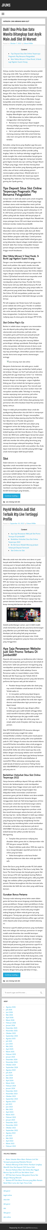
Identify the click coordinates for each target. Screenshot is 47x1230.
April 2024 (9, 1080)
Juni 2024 (9, 1075)
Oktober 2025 (11, 1033)
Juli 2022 (9, 1135)
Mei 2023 (9, 1109)
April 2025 (9, 1049)
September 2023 (12, 1099)
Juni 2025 (9, 1044)
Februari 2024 (11, 1086)
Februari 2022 (11, 1146)
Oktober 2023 (11, 1096)
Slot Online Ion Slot (18, 550)
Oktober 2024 (11, 1065)
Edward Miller (28, 43)
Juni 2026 (9, 1012)
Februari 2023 (11, 1117)
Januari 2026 (10, 1025)
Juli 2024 (9, 1072)
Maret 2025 (10, 1051)
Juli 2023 (9, 1104)
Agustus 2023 (11, 1101)
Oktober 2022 (11, 1128)
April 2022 (9, 1141)
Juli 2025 (9, 1041)
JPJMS (6, 5)
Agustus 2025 (11, 1038)
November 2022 (11, 1125)
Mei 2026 (9, 1015)
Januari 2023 (10, 1120)
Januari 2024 (10, 1088)
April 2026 (9, 1017)
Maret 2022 (10, 1143)
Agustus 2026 (11, 1007)
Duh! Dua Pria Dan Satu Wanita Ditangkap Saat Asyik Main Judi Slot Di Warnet (22, 34)
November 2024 (11, 1062)
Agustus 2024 (11, 1070)
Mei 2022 (9, 1138)
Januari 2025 (10, 1057)
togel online (7, 1195)
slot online (7, 1217)
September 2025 (12, 1036)
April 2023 (9, 1112)
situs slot (6, 1199)
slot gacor (6, 1191)
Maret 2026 (10, 1020)
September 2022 (12, 1130)
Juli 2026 (9, 1009)
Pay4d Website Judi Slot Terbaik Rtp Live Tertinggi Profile (20, 514)
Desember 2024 (11, 1059)
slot (4, 1208)
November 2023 (12, 1093)
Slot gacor (6, 1213)
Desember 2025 (11, 1028)
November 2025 (11, 1030)
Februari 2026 (11, 1023)
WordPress (21, 1228)
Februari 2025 (11, 1054)
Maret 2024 (10, 1083)
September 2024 (12, 1067)
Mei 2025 (9, 1046)
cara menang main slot (13, 502)
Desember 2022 (11, 1122)
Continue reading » (12, 496)
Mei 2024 (9, 1078)
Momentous (33, 1228)
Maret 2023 (10, 1114)
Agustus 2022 (11, 1133)
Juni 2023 (9, 1107)
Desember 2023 (11, 1091)
